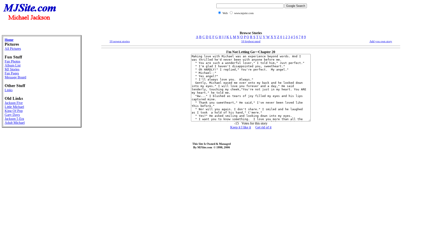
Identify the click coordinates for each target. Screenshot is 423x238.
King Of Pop (14, 111)
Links (9, 90)
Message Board (15, 77)
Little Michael (14, 107)
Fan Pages (12, 73)
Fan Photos (12, 61)
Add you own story (380, 41)
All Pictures (13, 48)
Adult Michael (15, 123)
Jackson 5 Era (14, 119)
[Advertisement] (261, 25)
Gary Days (12, 115)
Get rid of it (263, 127)
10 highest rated (250, 41)
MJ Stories (12, 69)
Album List (12, 65)
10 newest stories (119, 41)
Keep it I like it (240, 127)
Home (9, 40)
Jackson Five (14, 103)
